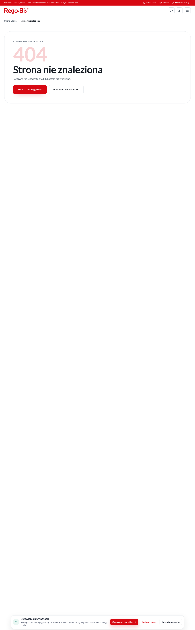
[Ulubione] (171, 10)
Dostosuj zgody (149, 622)
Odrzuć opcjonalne (171, 622)
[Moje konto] (179, 10)
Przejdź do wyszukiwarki (66, 89)
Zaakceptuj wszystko (122, 622)
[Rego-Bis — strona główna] (16, 10)
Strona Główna (11, 21)
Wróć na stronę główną (30, 89)
